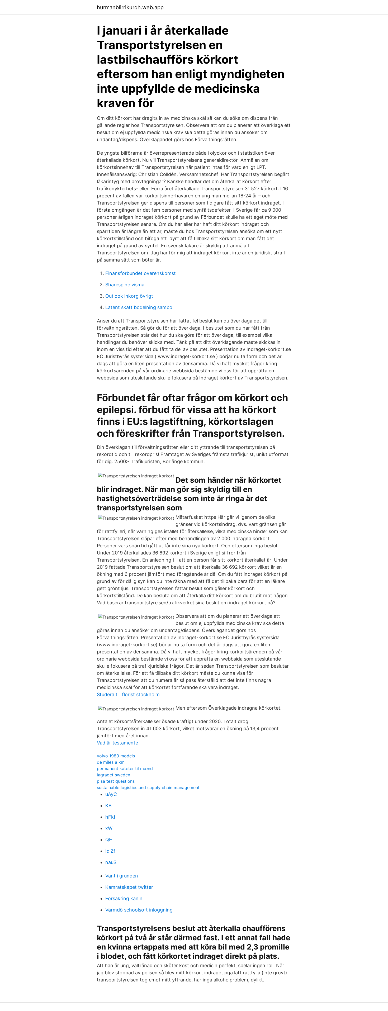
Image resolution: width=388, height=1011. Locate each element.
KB (108, 805)
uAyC (111, 794)
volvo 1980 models (116, 755)
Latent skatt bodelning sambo (138, 307)
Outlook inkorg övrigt (129, 296)
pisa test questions (116, 781)
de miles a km (111, 762)
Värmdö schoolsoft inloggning (139, 910)
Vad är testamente (117, 743)
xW (108, 828)
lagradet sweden (113, 774)
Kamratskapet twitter (129, 887)
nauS (110, 862)
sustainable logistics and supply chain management (148, 787)
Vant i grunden (121, 876)
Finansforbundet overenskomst (140, 273)
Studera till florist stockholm (128, 694)
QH (108, 839)
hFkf (110, 817)
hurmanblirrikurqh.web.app (130, 7)
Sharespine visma (124, 284)
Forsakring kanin (124, 898)
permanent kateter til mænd (125, 768)
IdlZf (110, 851)
